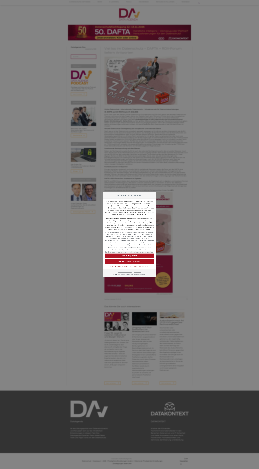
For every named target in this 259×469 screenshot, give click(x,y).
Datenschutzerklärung (142, 229)
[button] (129, 256)
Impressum (137, 272)
